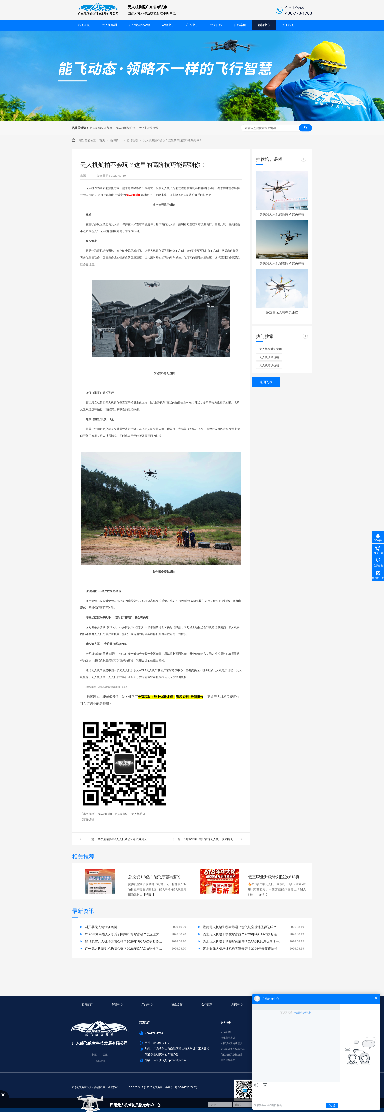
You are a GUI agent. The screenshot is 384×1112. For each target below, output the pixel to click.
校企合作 (216, 25)
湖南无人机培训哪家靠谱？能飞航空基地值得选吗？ (240, 927)
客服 (105, 1054)
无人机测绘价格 (125, 128)
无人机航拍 (105, 814)
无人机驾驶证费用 (101, 128)
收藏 (94, 1054)
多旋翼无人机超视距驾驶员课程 (282, 263)
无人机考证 (227, 1032)
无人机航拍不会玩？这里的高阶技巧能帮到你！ (172, 140)
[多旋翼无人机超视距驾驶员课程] (282, 239)
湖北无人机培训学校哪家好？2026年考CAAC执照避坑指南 (243, 934)
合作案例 (240, 25)
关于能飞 (288, 25)
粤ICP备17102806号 (186, 1087)
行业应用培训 (228, 1037)
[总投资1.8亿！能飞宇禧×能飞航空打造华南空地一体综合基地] (100, 881)
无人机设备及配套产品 (233, 1048)
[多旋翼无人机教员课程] (282, 288)
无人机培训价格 (149, 128)
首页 (102, 140)
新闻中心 (264, 25)
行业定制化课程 (139, 25)
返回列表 (266, 382)
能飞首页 (84, 25)
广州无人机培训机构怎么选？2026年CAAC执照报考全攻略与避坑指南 (125, 948)
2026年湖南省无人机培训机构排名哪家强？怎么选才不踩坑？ (125, 934)
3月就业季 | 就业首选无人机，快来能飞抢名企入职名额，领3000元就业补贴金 (210, 839)
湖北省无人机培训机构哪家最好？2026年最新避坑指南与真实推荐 (243, 948)
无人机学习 (122, 814)
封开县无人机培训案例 (101, 927)
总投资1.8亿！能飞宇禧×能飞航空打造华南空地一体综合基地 (157, 877)
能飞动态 (133, 140)
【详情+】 (149, 894)
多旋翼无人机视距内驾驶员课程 (282, 214)
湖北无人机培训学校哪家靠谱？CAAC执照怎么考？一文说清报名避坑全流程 (243, 941)
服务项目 (226, 1022)
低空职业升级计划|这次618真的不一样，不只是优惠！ (277, 877)
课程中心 (168, 25)
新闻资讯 (116, 140)
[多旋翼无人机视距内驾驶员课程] (282, 190)
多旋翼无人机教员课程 (282, 312)
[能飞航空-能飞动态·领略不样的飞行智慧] (192, 119)
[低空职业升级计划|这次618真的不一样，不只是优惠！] (220, 881)
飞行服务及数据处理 (231, 1054)
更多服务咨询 (228, 1060)
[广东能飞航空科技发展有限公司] (98, 14)
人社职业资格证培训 (231, 1043)
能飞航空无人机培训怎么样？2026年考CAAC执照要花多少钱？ (125, 941)
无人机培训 (109, 25)
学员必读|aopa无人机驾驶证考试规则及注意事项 (124, 839)
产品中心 (192, 25)
